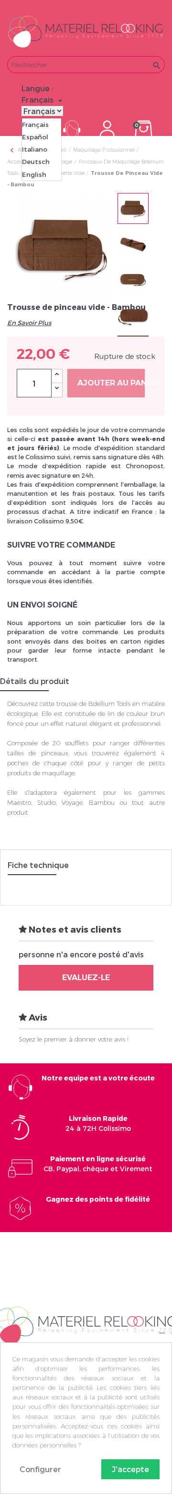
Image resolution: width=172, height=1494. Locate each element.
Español (35, 137)
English (34, 174)
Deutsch (36, 161)
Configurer (40, 1469)
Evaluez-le (86, 977)
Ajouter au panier (111, 382)
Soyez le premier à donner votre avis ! (74, 1039)
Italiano (34, 149)
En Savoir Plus (29, 323)
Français (35, 124)
